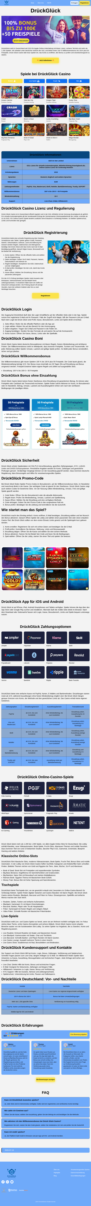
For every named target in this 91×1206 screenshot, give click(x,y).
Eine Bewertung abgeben (79, 1034)
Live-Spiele (33, 81)
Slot (77, 81)
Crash (55, 81)
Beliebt (10, 81)
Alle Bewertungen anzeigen (45, 1079)
